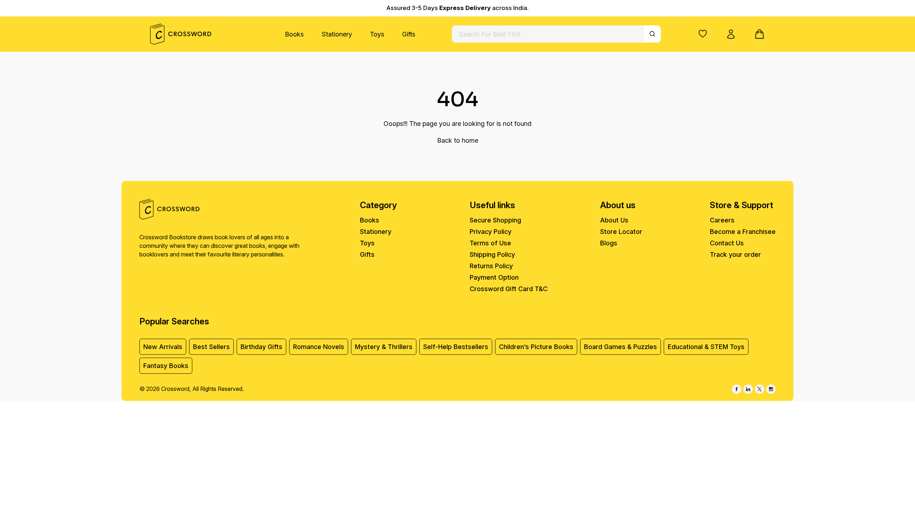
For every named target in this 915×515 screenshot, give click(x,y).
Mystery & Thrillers (383, 346)
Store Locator (621, 231)
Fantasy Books (165, 365)
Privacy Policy (490, 231)
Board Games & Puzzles (620, 346)
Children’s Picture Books (536, 346)
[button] (703, 34)
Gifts (408, 34)
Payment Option (494, 277)
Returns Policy (491, 266)
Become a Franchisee (743, 231)
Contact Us (727, 243)
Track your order (735, 254)
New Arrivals (162, 346)
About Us (614, 220)
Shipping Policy (492, 254)
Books (294, 34)
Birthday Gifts (261, 346)
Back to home (457, 140)
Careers (722, 220)
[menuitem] (294, 34)
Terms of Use (490, 243)
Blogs (608, 243)
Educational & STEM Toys (706, 346)
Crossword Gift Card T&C (509, 289)
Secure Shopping (495, 220)
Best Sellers (211, 346)
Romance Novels (318, 346)
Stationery (337, 34)
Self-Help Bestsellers (455, 346)
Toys (377, 34)
